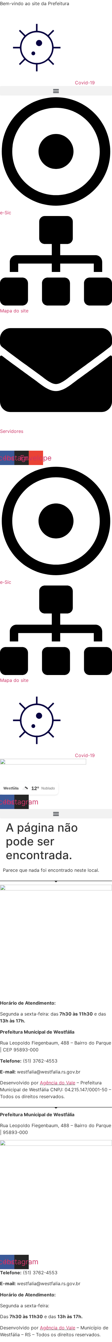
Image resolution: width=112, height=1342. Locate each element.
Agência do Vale (57, 1083)
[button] (56, 91)
